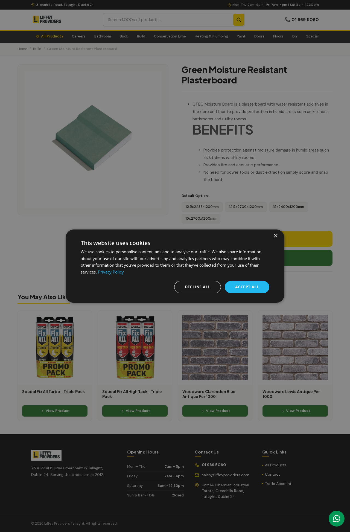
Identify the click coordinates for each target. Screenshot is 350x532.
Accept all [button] (247, 286)
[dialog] (175, 266)
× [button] (275, 236)
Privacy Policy (111, 272)
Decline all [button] (197, 286)
